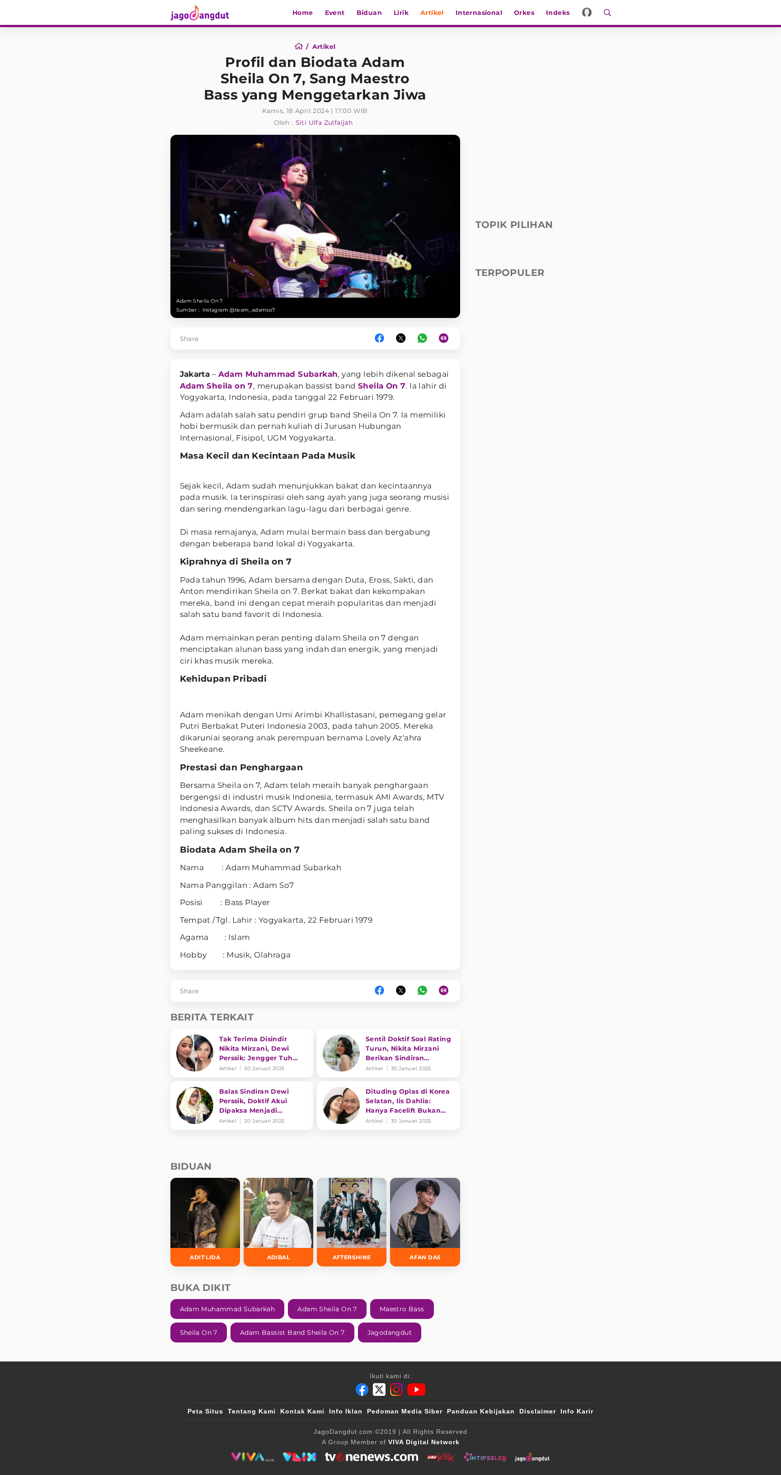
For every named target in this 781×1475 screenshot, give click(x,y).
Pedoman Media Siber (404, 1411)
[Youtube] (416, 1389)
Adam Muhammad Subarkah (278, 374)
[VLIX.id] (299, 1456)
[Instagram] (396, 1389)
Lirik (401, 13)
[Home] (302, 47)
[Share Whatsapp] (422, 338)
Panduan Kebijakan (481, 1411)
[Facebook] (362, 1389)
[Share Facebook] (379, 338)
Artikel (432, 13)
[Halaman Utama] (202, 12)
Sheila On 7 (381, 385)
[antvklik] (441, 1456)
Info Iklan (345, 1411)
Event (335, 13)
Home (302, 13)
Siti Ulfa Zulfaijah (324, 123)
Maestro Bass (402, 1309)
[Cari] (604, 12)
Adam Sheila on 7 (216, 385)
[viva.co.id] (252, 1456)
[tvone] (371, 1456)
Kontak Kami (302, 1411)
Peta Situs (205, 1411)
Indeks (557, 13)
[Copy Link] (446, 338)
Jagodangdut (389, 1332)
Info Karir (576, 1411)
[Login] (587, 12)
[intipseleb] (485, 1456)
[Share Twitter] (401, 338)
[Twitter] (379, 1389)
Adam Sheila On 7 (327, 1309)
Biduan (369, 13)
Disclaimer (537, 1411)
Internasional (479, 13)
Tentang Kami (252, 1411)
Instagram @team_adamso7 (238, 310)
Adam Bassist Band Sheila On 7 (292, 1332)
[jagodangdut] (532, 1456)
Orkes (524, 13)
